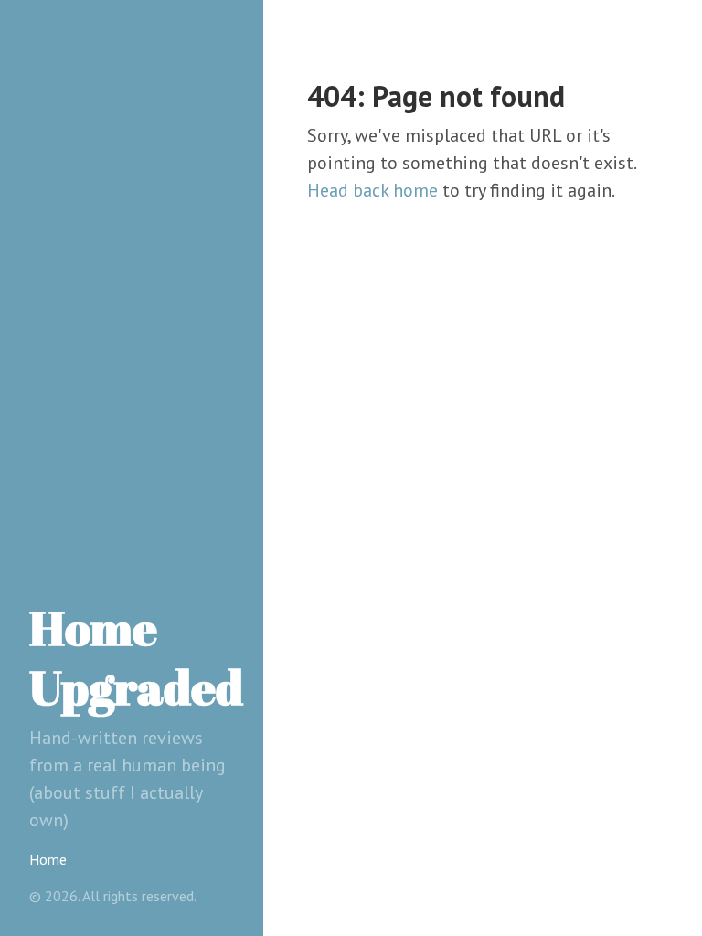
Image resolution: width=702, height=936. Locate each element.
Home (48, 859)
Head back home (372, 190)
